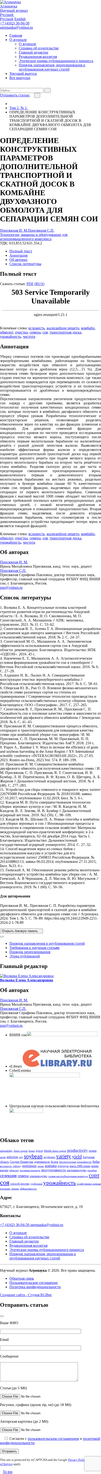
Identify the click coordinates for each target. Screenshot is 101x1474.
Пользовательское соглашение (33, 1283)
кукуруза (63, 1166)
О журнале (18, 40)
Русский (6, 19)
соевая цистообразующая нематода (68, 1176)
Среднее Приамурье (21, 1161)
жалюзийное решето (63, 328)
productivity (77, 1150)
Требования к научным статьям (34, 948)
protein (93, 1150)
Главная (15, 35)
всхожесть (36, 328)
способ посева (19, 1183)
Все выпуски (19, 78)
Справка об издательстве (39, 48)
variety (63, 1156)
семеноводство (38, 1176)
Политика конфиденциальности (35, 1287)
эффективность (28, 1188)
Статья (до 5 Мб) (13, 1388)
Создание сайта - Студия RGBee (26, 1295)
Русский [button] (7, 15)
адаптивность (42, 1161)
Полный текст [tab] (20, 251)
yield (77, 1156)
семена (35, 332)
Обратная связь (21, 1278)
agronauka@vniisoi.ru (16, 27)
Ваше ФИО (9, 1323)
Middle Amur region (55, 1151)
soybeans (49, 1157)
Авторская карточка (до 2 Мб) (24, 1421)
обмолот (6, 332)
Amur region (21, 1151)
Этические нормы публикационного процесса (56, 61)
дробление (29, 1166)
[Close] (2, 936)
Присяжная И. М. (14, 230)
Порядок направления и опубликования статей (47, 943)
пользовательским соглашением (53, 1439)
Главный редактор (33, 52)
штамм (15, 1188)
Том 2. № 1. (18, 108)
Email (4, 1340)
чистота (29, 337)
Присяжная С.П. (41, 230)
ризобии (92, 1170)
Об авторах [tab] (18, 260)
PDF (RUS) (35, 284)
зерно (41, 1166)
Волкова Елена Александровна (26, 980)
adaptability (6, 1151)
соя (45, 332)
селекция (8, 1175)
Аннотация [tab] (18, 255)
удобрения (36, 1184)
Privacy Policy (77, 1460)
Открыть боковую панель (20, 931)
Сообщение (9, 1356)
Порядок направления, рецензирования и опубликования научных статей (52, 67)
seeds (3, 1157)
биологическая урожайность (75, 1162)
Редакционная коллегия (38, 57)
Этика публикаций (24, 956)
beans (32, 1151)
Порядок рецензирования (29, 952)
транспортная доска (65, 332)
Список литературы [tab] (25, 264)
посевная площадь (30, 1170)
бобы (96, 1161)
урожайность (10, 337)
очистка (21, 332)
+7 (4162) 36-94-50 (14, 23)
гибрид (17, 1166)
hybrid (39, 1151)
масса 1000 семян (80, 1166)
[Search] (1, 86)
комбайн (88, 328)
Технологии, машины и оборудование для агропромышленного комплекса (33, 237)
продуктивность (53, 1170)
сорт (94, 1175)
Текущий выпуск (23, 74)
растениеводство (76, 1170)
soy (21, 1157)
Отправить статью (15, 95)
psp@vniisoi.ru (11, 588)
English (20, 19)
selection (12, 1157)
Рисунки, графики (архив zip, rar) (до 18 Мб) (35, 1405)
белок (54, 1161)
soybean (33, 1156)
